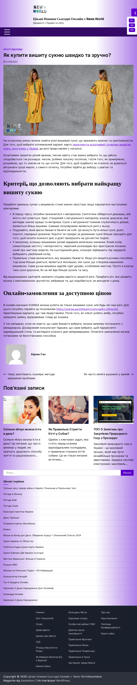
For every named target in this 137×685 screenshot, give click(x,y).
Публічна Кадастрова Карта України (23, 547)
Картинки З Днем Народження (20, 600)
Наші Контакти (109, 618)
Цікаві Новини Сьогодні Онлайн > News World (68, 18)
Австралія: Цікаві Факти (81, 663)
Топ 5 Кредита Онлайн (15, 582)
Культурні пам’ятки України (18, 511)
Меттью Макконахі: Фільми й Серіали (24, 559)
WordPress (63, 680)
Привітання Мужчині (80, 639)
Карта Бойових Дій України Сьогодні (23, 553)
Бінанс (7, 529)
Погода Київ (10, 500)
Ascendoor (28, 680)
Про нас (105, 612)
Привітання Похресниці (81, 651)
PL (131, 20)
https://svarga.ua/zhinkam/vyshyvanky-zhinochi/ (87, 309)
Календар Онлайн (13, 594)
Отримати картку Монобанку (19, 523)
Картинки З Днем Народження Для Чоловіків (28, 588)
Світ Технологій (44, 618)
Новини (40, 612)
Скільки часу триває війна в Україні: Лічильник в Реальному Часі (39, 488)
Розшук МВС (10, 564)
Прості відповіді (12, 49)
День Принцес (11, 517)
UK (131, 25)
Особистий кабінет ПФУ (81, 624)
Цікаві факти (43, 630)
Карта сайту (108, 633)
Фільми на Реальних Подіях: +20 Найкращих (28, 570)
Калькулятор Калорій (15, 576)
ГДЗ (38, 641)
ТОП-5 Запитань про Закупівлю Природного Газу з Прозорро (110, 434)
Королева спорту (78, 618)
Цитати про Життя (46, 636)
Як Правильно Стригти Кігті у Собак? (65, 431)
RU (131, 30)
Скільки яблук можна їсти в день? (22, 431)
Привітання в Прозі (79, 657)
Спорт (39, 624)
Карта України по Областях (18, 541)
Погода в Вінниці (12, 494)
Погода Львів (10, 505)
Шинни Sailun (43, 666)
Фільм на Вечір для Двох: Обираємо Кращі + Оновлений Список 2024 (42, 535)
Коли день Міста (77, 612)
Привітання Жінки (78, 645)
